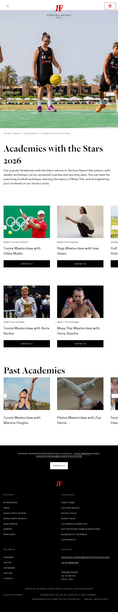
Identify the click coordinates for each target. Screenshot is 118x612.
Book (110, 6)
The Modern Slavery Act (74, 524)
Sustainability (68, 540)
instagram (9, 568)
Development (11, 524)
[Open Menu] (8, 6)
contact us (27, 264)
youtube (8, 573)
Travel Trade (68, 503)
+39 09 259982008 (82, 454)
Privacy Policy (69, 513)
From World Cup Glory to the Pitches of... (56, 599)
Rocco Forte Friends (15, 513)
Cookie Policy (68, 519)
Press (7, 508)
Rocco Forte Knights (15, 519)
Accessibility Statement (74, 534)
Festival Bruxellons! (96, 599)
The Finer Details (70, 508)
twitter (8, 563)
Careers (8, 529)
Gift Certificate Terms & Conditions (80, 529)
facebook (9, 557)
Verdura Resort (12, 133)
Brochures (9, 534)
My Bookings (10, 503)
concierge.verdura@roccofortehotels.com (59, 456)
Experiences (31, 133)
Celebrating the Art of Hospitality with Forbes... (68, 595)
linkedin (8, 578)
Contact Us (59, 466)
